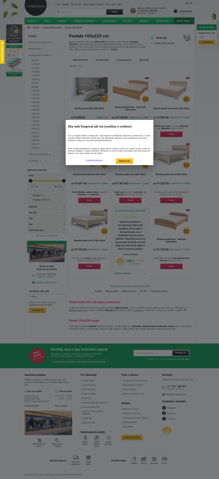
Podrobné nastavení (94, 160)
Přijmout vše (124, 161)
